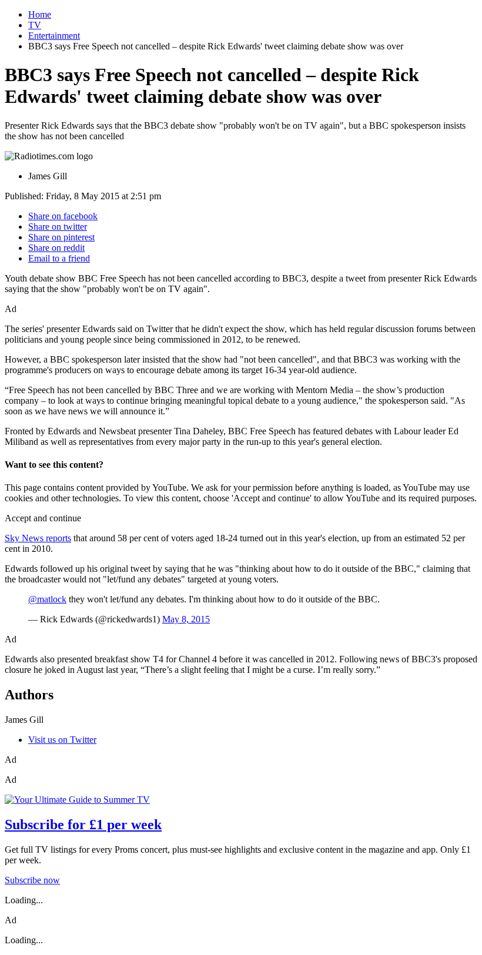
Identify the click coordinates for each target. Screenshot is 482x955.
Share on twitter (57, 227)
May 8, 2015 (186, 619)
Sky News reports (38, 538)
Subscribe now (32, 880)
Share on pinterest (61, 237)
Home (39, 14)
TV (34, 25)
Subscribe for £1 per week (83, 824)
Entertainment (54, 36)
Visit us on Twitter (62, 740)
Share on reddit (56, 248)
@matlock (47, 599)
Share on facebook (63, 216)
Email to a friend (59, 258)
